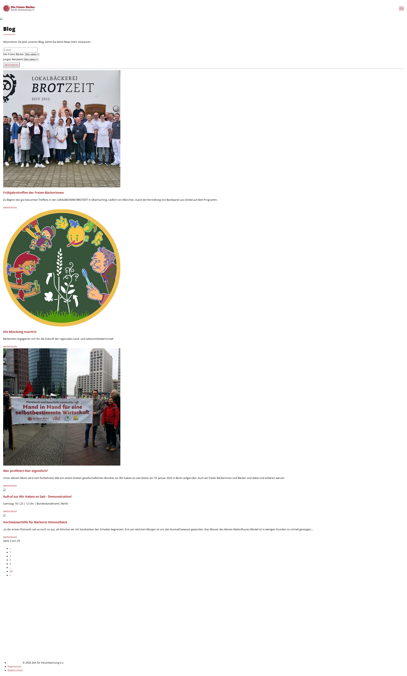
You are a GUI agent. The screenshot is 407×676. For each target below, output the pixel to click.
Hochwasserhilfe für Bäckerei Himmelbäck (35, 522)
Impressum (14, 666)
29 (11, 571)
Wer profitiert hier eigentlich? (25, 471)
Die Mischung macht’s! (19, 332)
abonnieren (11, 65)
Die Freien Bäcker (13, 54)
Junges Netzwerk (13, 59)
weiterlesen (10, 207)
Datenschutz (15, 670)
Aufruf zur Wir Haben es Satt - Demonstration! (37, 496)
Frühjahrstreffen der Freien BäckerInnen (33, 193)
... (10, 567)
